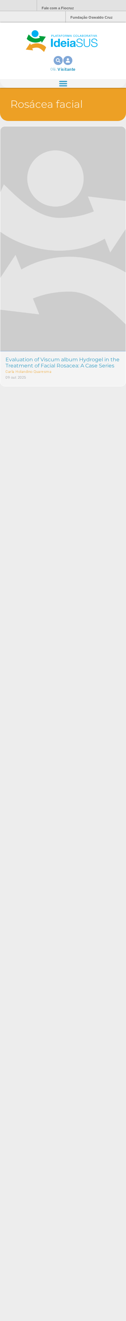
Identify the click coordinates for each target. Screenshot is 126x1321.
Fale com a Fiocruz (58, 8)
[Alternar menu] (63, 83)
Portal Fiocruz (16, 5)
